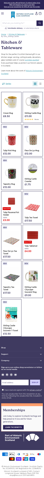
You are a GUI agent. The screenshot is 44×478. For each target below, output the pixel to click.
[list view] (40, 83)
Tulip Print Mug (9, 150)
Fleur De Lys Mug (32, 150)
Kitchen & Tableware (17, 34)
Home (3, 34)
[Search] (39, 23)
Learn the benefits (13, 427)
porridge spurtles (32, 60)
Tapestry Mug (9, 184)
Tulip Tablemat (31, 246)
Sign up (35, 382)
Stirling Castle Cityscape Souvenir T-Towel (10, 328)
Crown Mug (8, 113)
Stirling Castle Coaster (31, 180)
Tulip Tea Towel (31, 217)
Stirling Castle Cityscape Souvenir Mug (31, 289)
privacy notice (35, 390)
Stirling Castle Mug (33, 113)
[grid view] (35, 83)
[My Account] (36, 13)
